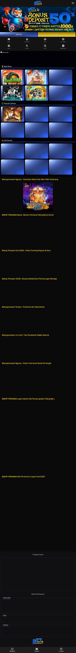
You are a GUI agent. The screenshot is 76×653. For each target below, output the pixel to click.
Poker (45, 48)
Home (9, 41)
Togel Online (63, 48)
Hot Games (27, 41)
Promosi (37, 651)
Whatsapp (12, 651)
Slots (45, 41)
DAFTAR (19, 34)
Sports (8, 48)
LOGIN (57, 34)
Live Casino (63, 41)
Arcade (27, 48)
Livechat (61, 651)
